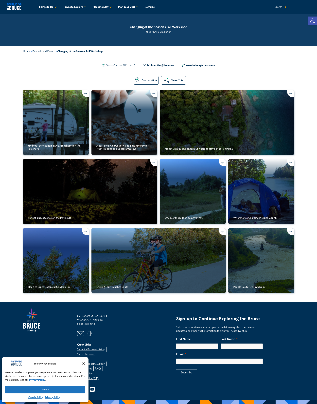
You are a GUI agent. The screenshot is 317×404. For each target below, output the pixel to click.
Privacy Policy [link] (37, 380)
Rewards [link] (149, 7)
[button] (83, 363)
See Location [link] (149, 80)
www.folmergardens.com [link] (200, 65)
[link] (312, 21)
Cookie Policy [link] (35, 397)
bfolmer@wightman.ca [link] (160, 65)
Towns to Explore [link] (73, 7)
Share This (177, 80)
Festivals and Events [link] (43, 51)
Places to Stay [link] (100, 7)
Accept (45, 389)
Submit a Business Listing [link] (91, 349)
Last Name (228, 339)
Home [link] (26, 51)
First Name (183, 339)
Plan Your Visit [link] (126, 7)
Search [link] (278, 7)
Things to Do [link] (46, 7)
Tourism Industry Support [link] (91, 364)
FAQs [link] (98, 368)
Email (180, 354)
